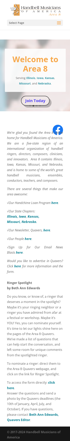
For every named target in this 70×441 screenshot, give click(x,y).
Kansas (49, 78)
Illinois (30, 78)
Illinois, (13, 216)
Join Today (35, 100)
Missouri (25, 83)
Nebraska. (29, 222)
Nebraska (44, 83)
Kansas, (34, 216)
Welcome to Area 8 (35, 64)
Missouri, (14, 222)
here (54, 203)
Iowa (40, 78)
